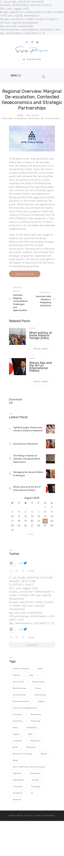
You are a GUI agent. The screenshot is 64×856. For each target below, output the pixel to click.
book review (19, 688)
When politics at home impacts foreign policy (40, 335)
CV (11, 402)
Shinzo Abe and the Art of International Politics (40, 367)
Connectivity (19, 695)
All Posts (33, 115)
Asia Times (18, 682)
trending (35, 786)
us (32, 793)
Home (20, 115)
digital (41, 701)
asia (31, 675)
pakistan (17, 773)
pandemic (35, 773)
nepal (44, 754)
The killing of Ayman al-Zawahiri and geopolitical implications (26, 458)
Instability (32, 728)
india (15, 728)
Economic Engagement (25, 708)
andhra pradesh (21, 669)
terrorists (17, 786)
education (36, 714)
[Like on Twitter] (24, 571)
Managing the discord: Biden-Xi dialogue (28, 474)
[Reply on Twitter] (12, 571)
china (38, 688)
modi (15, 747)
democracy (40, 695)
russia (35, 780)
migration (36, 741)
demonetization (21, 701)
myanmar (31, 747)
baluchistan (38, 682)
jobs (30, 734)
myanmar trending (22, 754)
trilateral (17, 793)
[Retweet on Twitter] (18, 571)
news (15, 760)
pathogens (18, 780)
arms (40, 669)
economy (17, 714)
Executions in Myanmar (25, 444)
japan (16, 734)
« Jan (30, 534)
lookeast (17, 741)
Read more (41, 349)
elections (17, 721)
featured (35, 721)
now (21, 563)
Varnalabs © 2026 (19, 816)
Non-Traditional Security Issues (29, 767)
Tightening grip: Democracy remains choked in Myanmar (28, 429)
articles (17, 675)
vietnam (17, 800)
